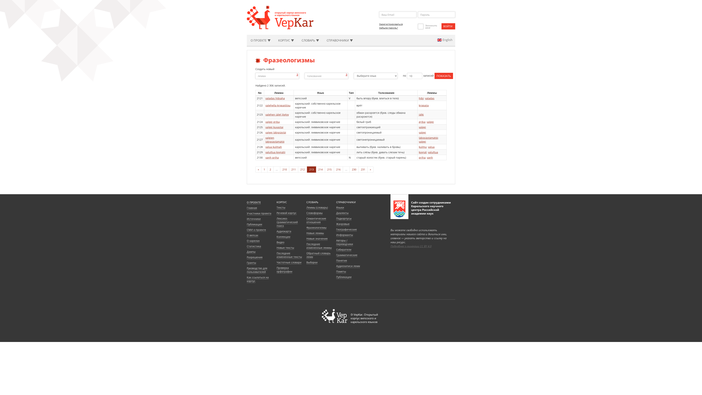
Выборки (312, 262)
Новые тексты (285, 247)
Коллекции (283, 236)
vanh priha (272, 157)
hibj (421, 98)
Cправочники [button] (338, 40)
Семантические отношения (316, 220)
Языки (340, 207)
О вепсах (252, 235)
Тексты (281, 207)
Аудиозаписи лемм (348, 266)
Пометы (341, 271)
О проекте (254, 202)
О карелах (253, 240)
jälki (421, 114)
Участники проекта (259, 213)
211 (293, 169)
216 (338, 169)
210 (284, 169)
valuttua (433, 152)
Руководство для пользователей (257, 270)
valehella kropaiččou (277, 105)
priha (422, 157)
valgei (430, 122)
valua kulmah (273, 147)
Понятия (341, 260)
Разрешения (255, 257)
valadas (429, 98)
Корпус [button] (284, 40)
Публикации (254, 224)
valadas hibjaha (275, 98)
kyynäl (423, 152)
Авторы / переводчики (344, 242)
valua (431, 147)
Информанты (344, 235)
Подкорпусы (344, 218)
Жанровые (343, 224)
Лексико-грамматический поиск (287, 222)
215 (329, 169)
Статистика (254, 246)
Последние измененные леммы (319, 245)
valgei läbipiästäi (275, 132)
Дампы (251, 251)
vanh (430, 157)
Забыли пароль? (388, 27)
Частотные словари (289, 262)
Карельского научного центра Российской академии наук (427, 209)
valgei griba (272, 122)
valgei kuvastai (274, 127)
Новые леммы (315, 233)
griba (422, 122)
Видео (280, 242)
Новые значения (317, 238)
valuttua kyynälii (275, 152)
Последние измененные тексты (289, 255)
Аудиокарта (284, 231)
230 (354, 169)
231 (363, 169)
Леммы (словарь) (317, 207)
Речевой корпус (287, 213)
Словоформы (314, 213)
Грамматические (346, 255)
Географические (346, 229)
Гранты (251, 262)
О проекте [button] (259, 40)
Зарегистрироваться (391, 24)
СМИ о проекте (256, 230)
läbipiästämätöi (428, 138)
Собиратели (343, 249)
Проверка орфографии (284, 269)
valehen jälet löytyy (277, 114)
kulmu (423, 147)
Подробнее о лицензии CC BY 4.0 (410, 246)
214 (320, 169)
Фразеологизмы (316, 227)
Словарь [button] (309, 40)
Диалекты (342, 213)
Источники (254, 219)
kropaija (424, 105)
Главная (252, 208)
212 (302, 169)
